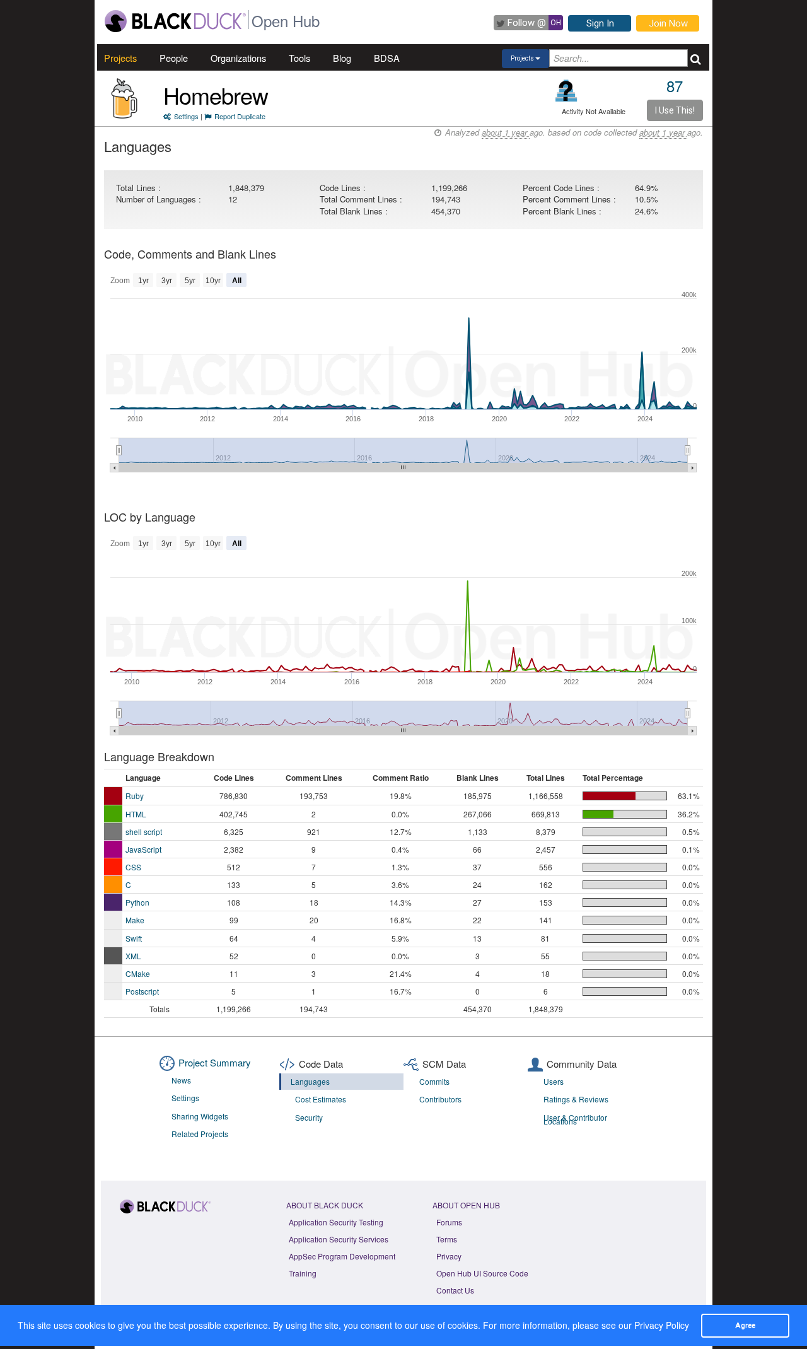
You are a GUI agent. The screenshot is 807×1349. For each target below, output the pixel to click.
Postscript (142, 991)
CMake (137, 973)
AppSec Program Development (342, 1256)
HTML (135, 814)
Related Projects (199, 1133)
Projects (120, 57)
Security (309, 1117)
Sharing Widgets (199, 1116)
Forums (449, 1222)
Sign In (600, 23)
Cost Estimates (320, 1099)
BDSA (387, 57)
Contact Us (455, 1290)
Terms (446, 1239)
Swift (133, 938)
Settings (186, 116)
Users (553, 1081)
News (181, 1080)
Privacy (449, 1256)
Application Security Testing (336, 1222)
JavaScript (143, 849)
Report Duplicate (239, 116)
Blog (342, 57)
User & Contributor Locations (575, 1119)
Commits (434, 1081)
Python (137, 902)
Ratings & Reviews (575, 1099)
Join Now (668, 23)
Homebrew (215, 95)
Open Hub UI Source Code (482, 1273)
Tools (299, 57)
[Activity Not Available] (566, 90)
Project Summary (214, 1062)
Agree (745, 1325)
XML (133, 955)
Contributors (440, 1099)
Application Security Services (338, 1239)
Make (134, 919)
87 (674, 85)
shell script (143, 831)
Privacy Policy (661, 1325)
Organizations (238, 57)
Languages (310, 1081)
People (174, 57)
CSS (133, 866)
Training (302, 1273)
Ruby (134, 795)
